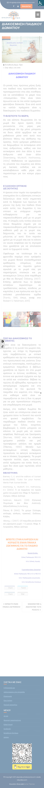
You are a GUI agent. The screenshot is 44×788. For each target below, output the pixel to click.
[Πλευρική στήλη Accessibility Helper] (41, 3)
